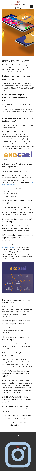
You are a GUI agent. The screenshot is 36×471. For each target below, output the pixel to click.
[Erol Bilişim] (18, 4)
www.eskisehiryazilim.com (18, 430)
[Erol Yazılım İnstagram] (18, 455)
